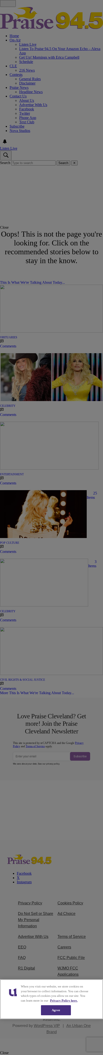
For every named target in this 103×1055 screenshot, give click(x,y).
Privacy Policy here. (64, 1000)
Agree (56, 1010)
